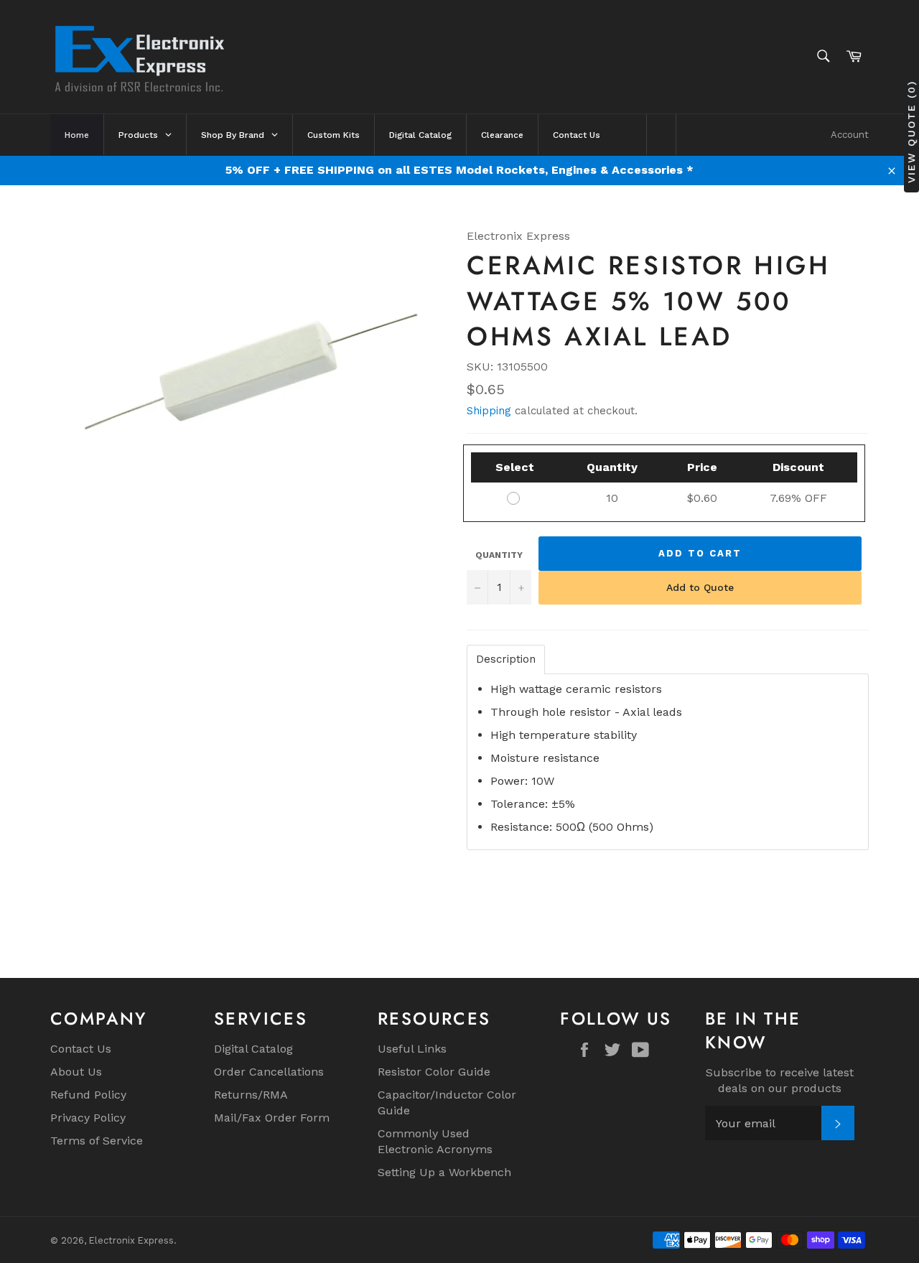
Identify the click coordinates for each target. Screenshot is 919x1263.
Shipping (489, 410)
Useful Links (412, 1048)
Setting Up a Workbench (444, 1172)
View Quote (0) (911, 131)
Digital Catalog (253, 1048)
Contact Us (80, 1048)
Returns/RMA (251, 1094)
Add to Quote (700, 587)
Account (850, 134)
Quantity (499, 555)
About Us (76, 1071)
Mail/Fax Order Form (272, 1117)
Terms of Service (96, 1140)
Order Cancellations (269, 1071)
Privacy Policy (88, 1117)
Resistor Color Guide (434, 1071)
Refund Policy (88, 1094)
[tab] (506, 659)
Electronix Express (131, 1240)
